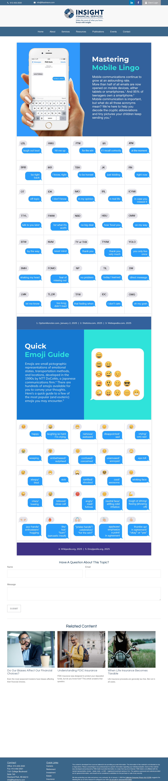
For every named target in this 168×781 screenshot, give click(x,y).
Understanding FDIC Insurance (77, 670)
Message (11, 584)
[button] (41, 31)
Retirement (51, 769)
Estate (49, 775)
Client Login (153, 2)
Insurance (50, 779)
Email (88, 566)
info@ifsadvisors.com (46, 2)
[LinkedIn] (131, 2)
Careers (49, 766)
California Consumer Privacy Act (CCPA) (138, 777)
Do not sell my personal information (120, 779)
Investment (51, 772)
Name (10, 566)
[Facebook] (138, 2)
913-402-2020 (16, 2)
